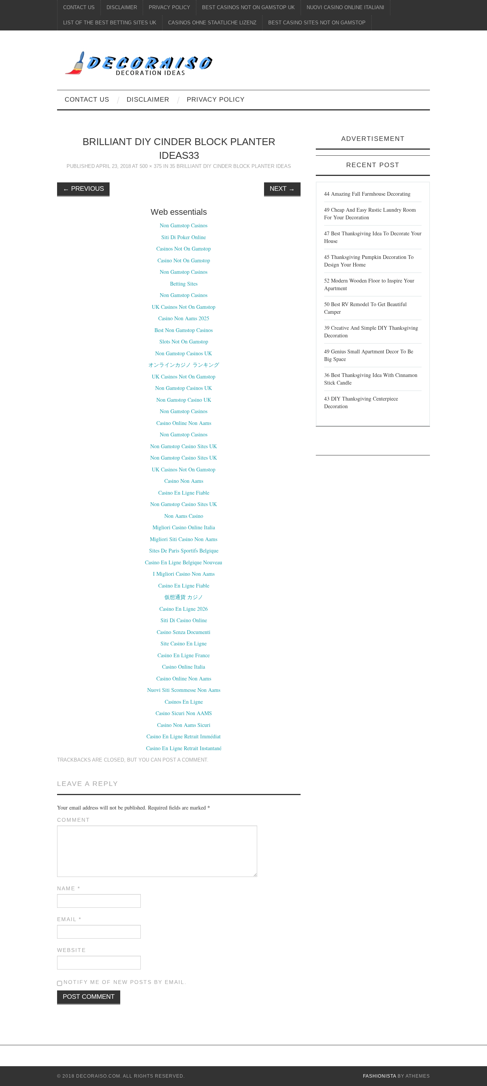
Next (282, 188)
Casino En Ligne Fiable (183, 492)
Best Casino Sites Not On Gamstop (317, 23)
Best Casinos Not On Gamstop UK (248, 7)
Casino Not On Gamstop (184, 260)
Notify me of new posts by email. (125, 982)
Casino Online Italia (183, 666)
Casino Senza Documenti (183, 632)
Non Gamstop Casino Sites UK (183, 446)
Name (68, 888)
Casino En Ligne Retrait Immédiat (183, 736)
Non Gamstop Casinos (183, 225)
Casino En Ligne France (184, 655)
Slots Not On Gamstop (183, 341)
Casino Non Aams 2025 (183, 318)
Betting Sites (183, 283)
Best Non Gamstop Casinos (183, 330)
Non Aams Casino (183, 515)
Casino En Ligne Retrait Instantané (183, 748)
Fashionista (379, 1076)
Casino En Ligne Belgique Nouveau (183, 562)
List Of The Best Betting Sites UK (109, 23)
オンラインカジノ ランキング (183, 364)
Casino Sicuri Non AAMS (184, 713)
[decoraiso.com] (195, 61)
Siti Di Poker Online (183, 237)
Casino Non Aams (183, 480)
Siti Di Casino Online (184, 620)
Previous (83, 188)
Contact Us (79, 7)
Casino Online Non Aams (183, 422)
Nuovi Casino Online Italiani (345, 7)
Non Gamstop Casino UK (183, 399)
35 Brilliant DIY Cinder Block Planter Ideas (230, 166)
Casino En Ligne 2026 (183, 608)
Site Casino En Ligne (184, 643)
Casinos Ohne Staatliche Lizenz (212, 23)
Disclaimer (122, 7)
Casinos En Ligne (184, 701)
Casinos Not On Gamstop (183, 248)
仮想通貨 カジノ (183, 596)
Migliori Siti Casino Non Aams (183, 539)
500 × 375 (151, 166)
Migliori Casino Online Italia (184, 527)
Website (71, 950)
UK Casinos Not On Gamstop (183, 306)
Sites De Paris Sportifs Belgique (183, 550)
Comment (73, 820)
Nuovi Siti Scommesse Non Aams (183, 689)
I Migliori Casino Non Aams (184, 573)
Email (69, 919)
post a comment (184, 760)
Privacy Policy (169, 7)
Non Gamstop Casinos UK (183, 353)
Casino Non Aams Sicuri (183, 724)
